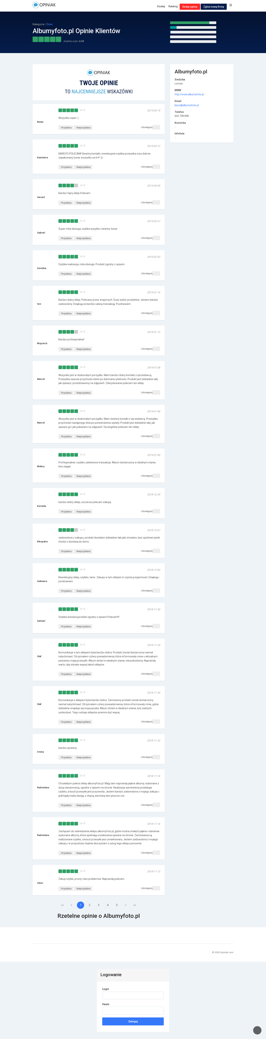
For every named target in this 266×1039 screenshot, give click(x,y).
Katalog (173, 6)
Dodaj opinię (189, 6)
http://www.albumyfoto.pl (189, 94)
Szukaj (161, 6)
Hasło (105, 1004)
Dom (50, 24)
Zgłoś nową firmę (213, 6)
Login (105, 989)
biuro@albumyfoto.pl (187, 105)
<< (62, 905)
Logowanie (231, 5)
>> (134, 905)
